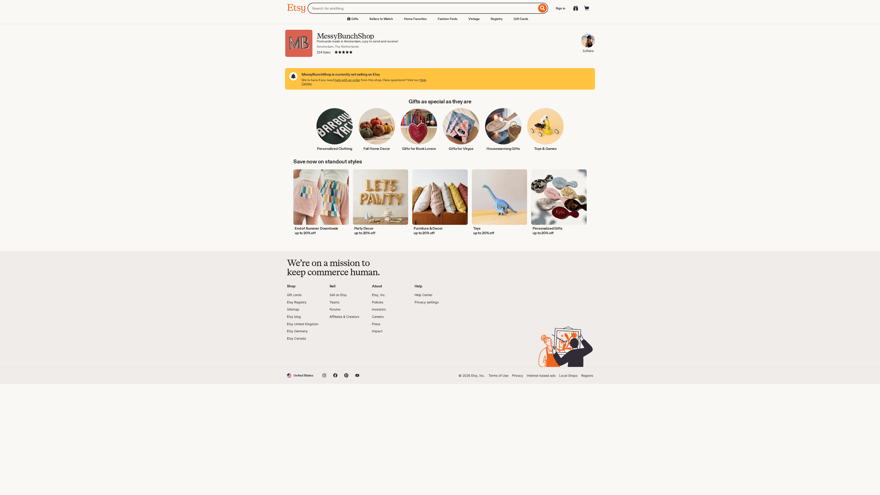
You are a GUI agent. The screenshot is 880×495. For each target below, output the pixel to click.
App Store (302, 353)
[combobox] (422, 8)
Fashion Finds (447, 19)
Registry (497, 19)
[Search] (542, 8)
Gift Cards (521, 19)
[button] (300, 375)
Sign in (560, 8)
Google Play (337, 353)
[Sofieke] (588, 41)
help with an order (347, 80)
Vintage (474, 19)
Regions (587, 375)
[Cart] (586, 8)
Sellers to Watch (381, 19)
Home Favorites (415, 19)
